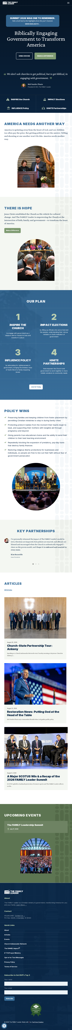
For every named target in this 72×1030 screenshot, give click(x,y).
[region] (36, 549)
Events (7, 939)
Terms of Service (10, 967)
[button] (4, 1026)
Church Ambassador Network (15, 944)
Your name (8, 979)
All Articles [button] (8, 590)
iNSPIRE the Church (20, 99)
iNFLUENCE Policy (20, 108)
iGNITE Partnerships (56, 108)
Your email (8, 988)
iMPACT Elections (56, 99)
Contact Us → (20, 916)
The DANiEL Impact (12, 948)
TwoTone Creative (37, 1022)
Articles (7, 935)
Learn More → (21, 905)
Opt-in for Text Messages (14, 957)
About (6, 930)
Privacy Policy (9, 962)
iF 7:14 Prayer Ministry (12, 953)
